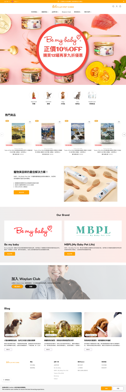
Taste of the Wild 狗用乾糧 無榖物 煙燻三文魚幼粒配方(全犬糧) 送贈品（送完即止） (107, 151)
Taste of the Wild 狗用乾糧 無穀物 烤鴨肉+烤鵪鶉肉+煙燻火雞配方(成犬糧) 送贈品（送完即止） (48, 151)
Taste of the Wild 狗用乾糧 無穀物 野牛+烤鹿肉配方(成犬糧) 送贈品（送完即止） (18, 151)
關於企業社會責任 (83, 370)
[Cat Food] (48, 95)
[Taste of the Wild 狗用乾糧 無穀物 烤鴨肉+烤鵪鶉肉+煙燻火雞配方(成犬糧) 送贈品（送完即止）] (48, 133)
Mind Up (56, 376)
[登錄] (116, 6)
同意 (118, 388)
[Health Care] (92, 95)
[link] (15, 362)
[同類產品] (30, 122)
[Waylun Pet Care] (63, 6)
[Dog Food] (34, 95)
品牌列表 (55, 12)
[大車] (120, 6)
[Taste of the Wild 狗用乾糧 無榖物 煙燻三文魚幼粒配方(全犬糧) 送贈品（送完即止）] (107, 133)
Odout (56, 378)
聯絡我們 (104, 368)
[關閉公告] (123, 1)
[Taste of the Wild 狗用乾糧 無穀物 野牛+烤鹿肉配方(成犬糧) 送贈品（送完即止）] (18, 133)
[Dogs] (63, 95)
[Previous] (2, 134)
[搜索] (113, 6)
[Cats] (77, 95)
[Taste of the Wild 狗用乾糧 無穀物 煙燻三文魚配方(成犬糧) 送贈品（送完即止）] (78, 133)
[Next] (124, 134)
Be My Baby (57, 368)
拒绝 (106, 388)
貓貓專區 (45, 12)
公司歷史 (80, 368)
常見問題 (104, 365)
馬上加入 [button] (17, 286)
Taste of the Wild (59, 373)
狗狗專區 (34, 12)
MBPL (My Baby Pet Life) (61, 370)
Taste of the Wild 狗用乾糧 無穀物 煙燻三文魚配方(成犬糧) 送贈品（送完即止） (77, 151)
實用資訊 (77, 12)
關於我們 (87, 12)
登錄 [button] (30, 286)
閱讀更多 (8, 349)
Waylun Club (66, 12)
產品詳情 (21, 192)
